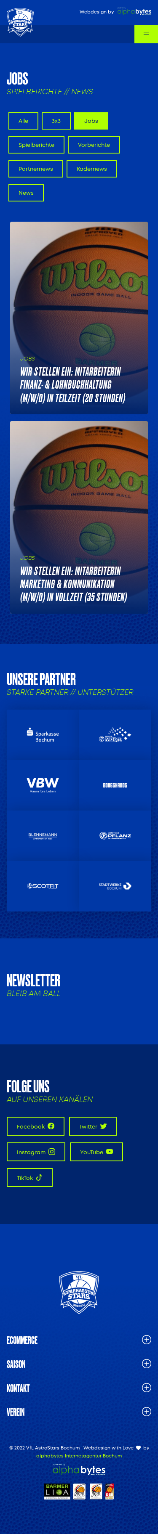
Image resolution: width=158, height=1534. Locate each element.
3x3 (56, 121)
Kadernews (92, 168)
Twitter (89, 1126)
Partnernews (36, 168)
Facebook (31, 1126)
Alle (23, 121)
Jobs (91, 121)
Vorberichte (94, 144)
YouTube (92, 1152)
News (26, 192)
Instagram (32, 1152)
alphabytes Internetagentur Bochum (79, 1456)
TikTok (25, 1178)
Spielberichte (36, 144)
